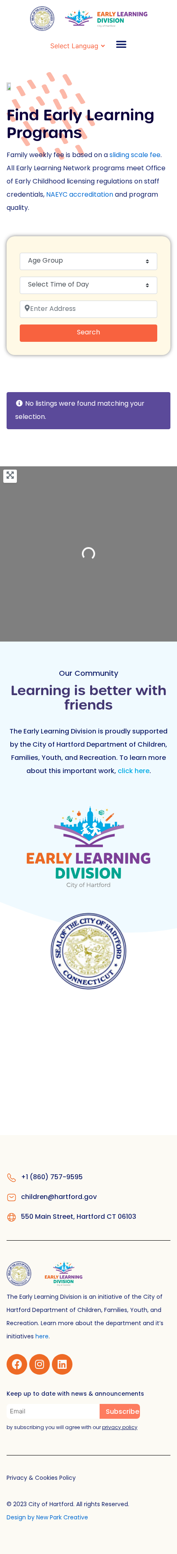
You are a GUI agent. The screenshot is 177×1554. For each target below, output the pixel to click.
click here (133, 771)
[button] (121, 44)
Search (100, 332)
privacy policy (119, 1427)
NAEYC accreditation (79, 195)
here (42, 1337)
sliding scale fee (135, 155)
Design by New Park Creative (47, 1518)
